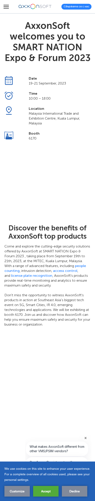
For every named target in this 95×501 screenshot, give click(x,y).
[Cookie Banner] (47, 481)
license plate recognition (31, 275)
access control (65, 271)
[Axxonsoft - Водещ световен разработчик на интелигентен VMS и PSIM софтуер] (35, 6)
